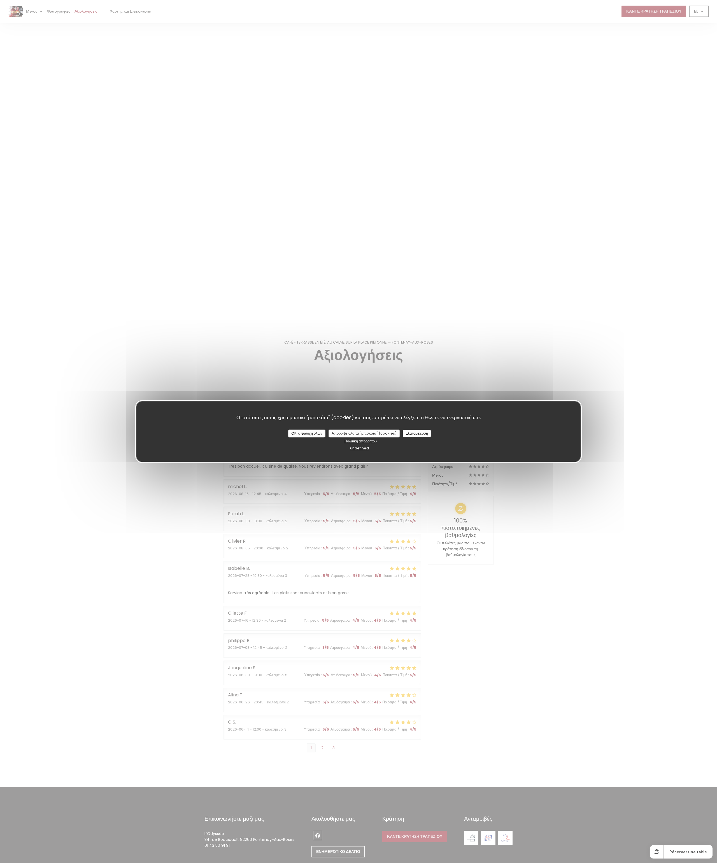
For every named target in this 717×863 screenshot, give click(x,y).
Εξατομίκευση (417, 433)
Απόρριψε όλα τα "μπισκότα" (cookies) (364, 433)
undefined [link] (359, 448)
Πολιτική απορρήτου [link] (360, 441)
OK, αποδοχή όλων (306, 433)
